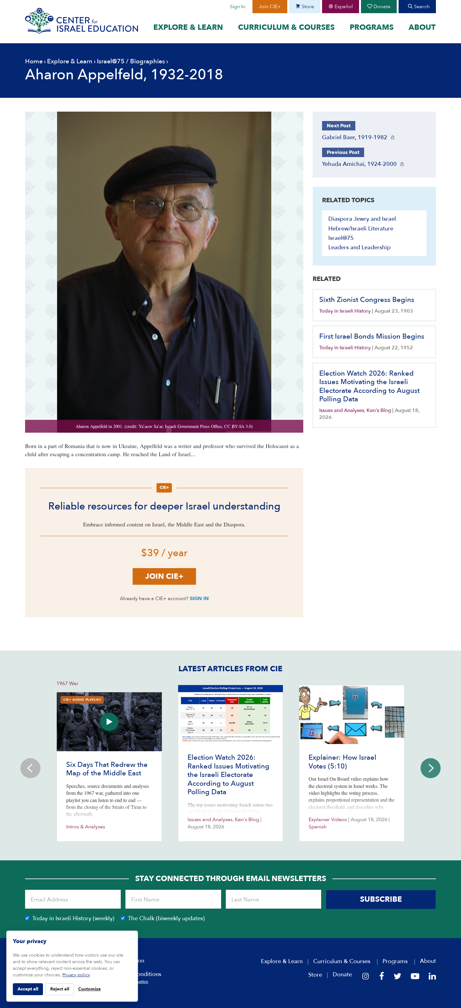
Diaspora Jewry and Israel (362, 219)
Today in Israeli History (345, 311)
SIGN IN (199, 598)
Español (343, 6)
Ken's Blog (379, 410)
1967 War (67, 683)
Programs (372, 28)
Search (421, 6)
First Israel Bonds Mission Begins (371, 336)
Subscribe (381, 899)
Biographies (147, 61)
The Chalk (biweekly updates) (166, 918)
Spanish (317, 826)
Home (34, 61)
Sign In (237, 6)
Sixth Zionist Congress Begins (366, 299)
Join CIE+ (270, 6)
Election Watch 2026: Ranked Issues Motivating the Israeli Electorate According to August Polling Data (369, 386)
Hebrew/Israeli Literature (360, 229)
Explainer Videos (328, 819)
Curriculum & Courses (286, 28)
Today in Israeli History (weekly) (73, 918)
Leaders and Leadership (359, 247)
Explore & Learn (188, 28)
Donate (381, 6)
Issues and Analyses (341, 410)
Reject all (59, 989)
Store (307, 6)
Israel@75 (111, 61)
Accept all (28, 989)
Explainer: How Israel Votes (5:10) (342, 762)
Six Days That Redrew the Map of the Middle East (107, 769)
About (422, 28)
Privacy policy (76, 975)
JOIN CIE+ (164, 576)
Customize (89, 989)
